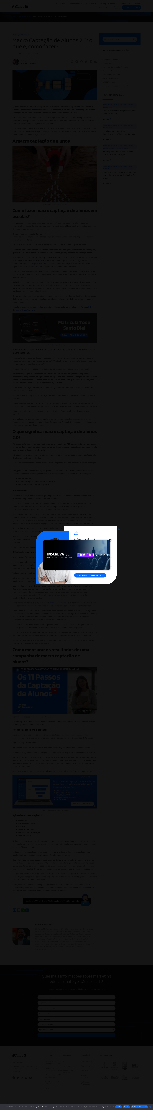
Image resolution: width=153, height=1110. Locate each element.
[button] (119, 528)
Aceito (118, 1107)
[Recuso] (150, 1107)
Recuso (126, 1107)
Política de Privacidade (139, 1107)
